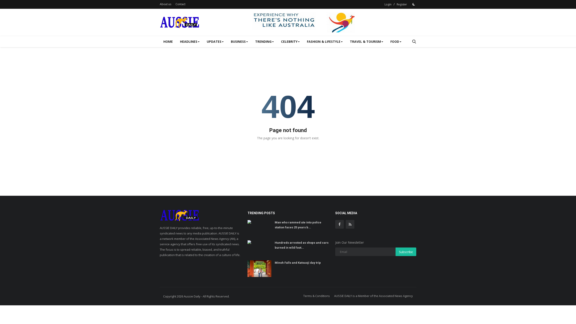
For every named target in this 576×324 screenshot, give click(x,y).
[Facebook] (339, 224)
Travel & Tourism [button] (365, 41)
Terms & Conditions (316, 296)
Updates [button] (214, 41)
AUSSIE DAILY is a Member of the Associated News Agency (373, 296)
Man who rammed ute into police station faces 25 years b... (298, 225)
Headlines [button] (188, 41)
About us (165, 4)
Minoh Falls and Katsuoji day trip (298, 262)
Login (388, 4)
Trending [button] (263, 41)
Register (402, 4)
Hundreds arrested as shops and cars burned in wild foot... (301, 245)
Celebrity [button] (289, 41)
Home (168, 41)
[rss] (350, 224)
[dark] (413, 4)
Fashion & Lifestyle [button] (323, 41)
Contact (180, 4)
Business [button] (238, 41)
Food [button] (394, 41)
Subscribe (406, 252)
